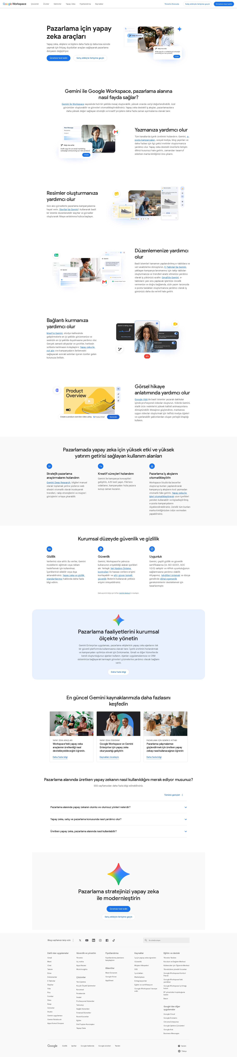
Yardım (117, 1046)
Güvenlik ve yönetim (86, 953)
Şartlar (74, 1046)
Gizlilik (64, 1046)
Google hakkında (87, 1046)
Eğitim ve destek (172, 953)
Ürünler (46, 4)
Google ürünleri (104, 1046)
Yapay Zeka (70, 4)
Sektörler (57, 4)
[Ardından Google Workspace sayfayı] (15, 3)
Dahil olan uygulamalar (58, 953)
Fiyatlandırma (85, 4)
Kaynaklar (99, 4)
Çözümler (35, 4)
